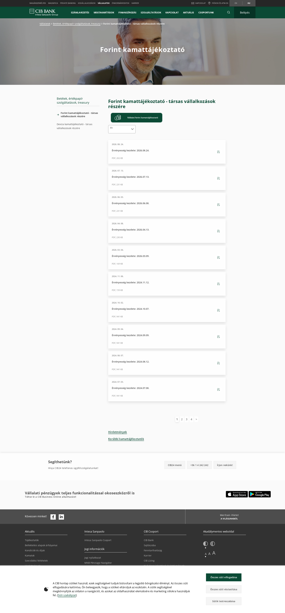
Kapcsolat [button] (171, 12)
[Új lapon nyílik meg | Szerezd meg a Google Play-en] (260, 494)
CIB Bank (149, 540)
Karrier (148, 555)
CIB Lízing (149, 560)
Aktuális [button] (188, 12)
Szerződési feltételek (36, 560)
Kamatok (29, 555)
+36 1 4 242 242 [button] (199, 465)
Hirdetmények (117, 432)
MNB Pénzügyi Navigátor (98, 562)
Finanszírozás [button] (127, 12)
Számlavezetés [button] (80, 12)
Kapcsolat (200, 3)
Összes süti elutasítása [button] (223, 589)
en (236, 3)
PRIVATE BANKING (68, 3)
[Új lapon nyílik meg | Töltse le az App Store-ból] (237, 494)
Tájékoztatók (32, 540)
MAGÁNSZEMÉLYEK (38, 3)
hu (249, 3)
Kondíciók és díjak (35, 550)
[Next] (196, 419)
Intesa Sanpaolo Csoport (97, 540)
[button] (228, 12)
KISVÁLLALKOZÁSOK (86, 3)
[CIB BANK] (44, 12)
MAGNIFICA (53, 3)
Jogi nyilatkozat (92, 557)
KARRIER (135, 3)
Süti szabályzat (67, 595)
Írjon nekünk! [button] (225, 465)
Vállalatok (45, 23)
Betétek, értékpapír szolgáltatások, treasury (76, 23)
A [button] (206, 554)
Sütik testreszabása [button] (223, 601)
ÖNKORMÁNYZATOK (120, 3)
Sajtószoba (150, 545)
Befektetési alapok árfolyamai (41, 545)
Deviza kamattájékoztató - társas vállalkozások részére (74, 126)
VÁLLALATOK (104, 3)
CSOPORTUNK (206, 12)
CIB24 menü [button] (175, 465)
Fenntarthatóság (153, 550)
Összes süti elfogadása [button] (223, 577)
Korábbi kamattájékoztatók (126, 439)
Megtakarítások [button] (104, 12)
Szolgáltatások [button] (151, 12)
